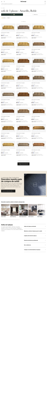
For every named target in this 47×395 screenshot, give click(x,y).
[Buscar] (45, 4)
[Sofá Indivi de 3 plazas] (8, 28)
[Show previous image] (7, 30)
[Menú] (1, 1)
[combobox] (23, 4)
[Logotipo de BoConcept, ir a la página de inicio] (23, 1)
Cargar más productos (23, 163)
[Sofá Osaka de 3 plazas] (8, 44)
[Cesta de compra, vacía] (45, 1)
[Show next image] (9, 30)
